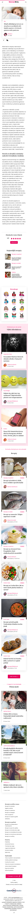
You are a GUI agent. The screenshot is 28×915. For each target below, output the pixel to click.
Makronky (7, 852)
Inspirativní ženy (8, 354)
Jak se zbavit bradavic (10, 866)
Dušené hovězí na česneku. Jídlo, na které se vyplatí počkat (12, 661)
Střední (22, 583)
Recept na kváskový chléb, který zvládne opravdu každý (16, 259)
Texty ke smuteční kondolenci (12, 864)
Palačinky (7, 842)
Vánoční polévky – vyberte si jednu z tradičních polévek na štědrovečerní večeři (17, 276)
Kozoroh (22, 318)
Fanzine (4, 907)
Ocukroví (19, 908)
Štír (6, 304)
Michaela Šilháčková (12, 401)
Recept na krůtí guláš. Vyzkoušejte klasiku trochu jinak (13, 624)
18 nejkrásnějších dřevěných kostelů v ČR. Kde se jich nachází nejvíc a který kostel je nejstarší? (13, 751)
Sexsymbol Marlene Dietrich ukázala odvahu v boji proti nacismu (13, 359)
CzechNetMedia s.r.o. (16, 897)
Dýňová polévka (9, 870)
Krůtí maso (6, 619)
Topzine (21, 905)
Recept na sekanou (10, 810)
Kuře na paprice (9, 814)
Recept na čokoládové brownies (13, 832)
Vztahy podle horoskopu (11, 860)
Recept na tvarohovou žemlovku (13, 834)
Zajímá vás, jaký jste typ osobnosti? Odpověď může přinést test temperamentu (13, 395)
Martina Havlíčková (12, 486)
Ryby (14, 311)
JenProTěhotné (7, 905)
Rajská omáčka (9, 808)
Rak (22, 304)
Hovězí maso (7, 583)
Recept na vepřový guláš (11, 816)
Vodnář (14, 304)
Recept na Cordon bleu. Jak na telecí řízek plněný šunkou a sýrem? (13, 588)
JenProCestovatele (19, 907)
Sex (5, 21)
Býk (14, 318)
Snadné (22, 478)
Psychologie (7, 390)
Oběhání (19, 904)
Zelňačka (7, 819)
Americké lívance (9, 844)
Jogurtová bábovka (10, 848)
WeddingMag (7, 908)
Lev (6, 297)
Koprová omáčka (9, 868)
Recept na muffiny (9, 836)
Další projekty (14, 882)
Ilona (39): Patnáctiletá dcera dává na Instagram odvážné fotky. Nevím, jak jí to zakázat (14, 433)
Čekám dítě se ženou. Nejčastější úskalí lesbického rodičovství (13, 716)
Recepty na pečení (17, 254)
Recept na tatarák (10, 806)
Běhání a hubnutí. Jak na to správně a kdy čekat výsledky (13, 786)
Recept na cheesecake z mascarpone (11, 825)
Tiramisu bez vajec (9, 846)
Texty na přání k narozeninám (12, 858)
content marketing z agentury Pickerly (12, 902)
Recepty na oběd (16, 263)
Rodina (5, 429)
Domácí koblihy (9, 850)
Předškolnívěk (15, 905)
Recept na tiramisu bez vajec (12, 830)
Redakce (10, 34)
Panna (6, 311)
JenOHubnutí (13, 910)
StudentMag (10, 907)
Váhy (14, 297)
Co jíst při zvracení (10, 862)
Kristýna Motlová (11, 557)
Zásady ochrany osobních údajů (14, 884)
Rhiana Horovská (11, 520)
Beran (21, 297)
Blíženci (6, 318)
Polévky (14, 272)
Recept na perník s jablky (11, 828)
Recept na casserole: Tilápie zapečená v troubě (17, 268)
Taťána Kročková (11, 364)
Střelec (21, 311)
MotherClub (13, 904)
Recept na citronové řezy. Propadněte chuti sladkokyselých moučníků (13, 551)
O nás (14, 880)
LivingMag (14, 908)
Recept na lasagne (10, 812)
